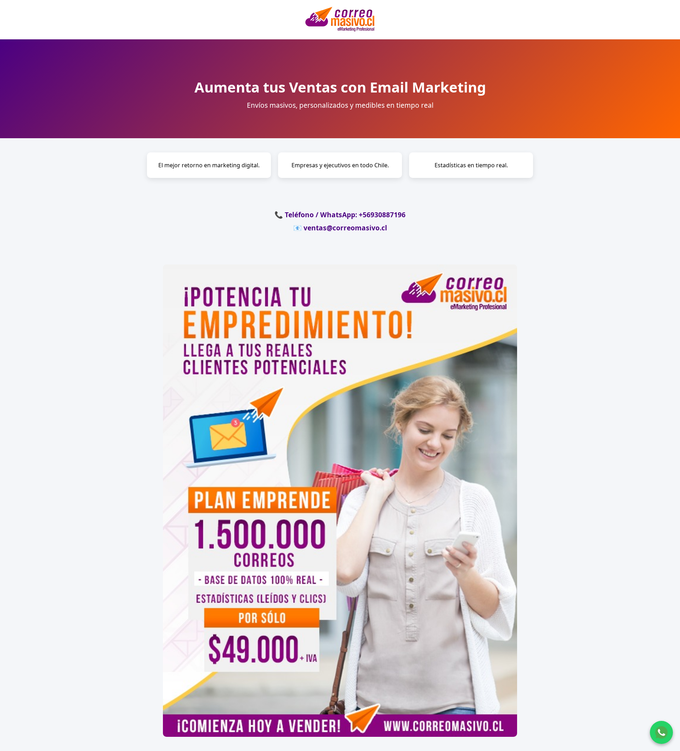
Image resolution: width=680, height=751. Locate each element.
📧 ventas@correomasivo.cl (340, 227)
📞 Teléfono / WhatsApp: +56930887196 (340, 214)
